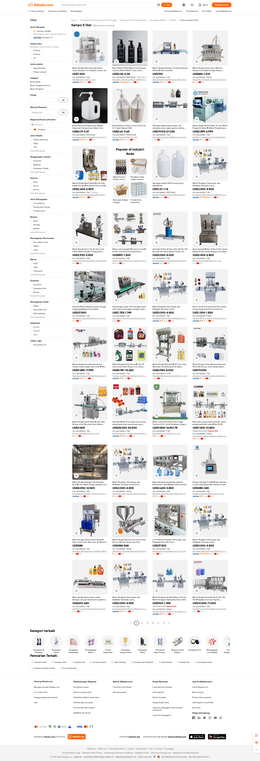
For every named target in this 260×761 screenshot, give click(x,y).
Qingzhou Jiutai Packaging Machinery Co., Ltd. (170, 494)
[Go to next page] (169, 623)
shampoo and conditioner (143, 662)
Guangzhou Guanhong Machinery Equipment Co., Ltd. (170, 137)
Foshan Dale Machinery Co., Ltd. (85, 433)
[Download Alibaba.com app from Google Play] (217, 736)
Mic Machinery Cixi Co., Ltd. (83, 80)
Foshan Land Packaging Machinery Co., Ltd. (130, 376)
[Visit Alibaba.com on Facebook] (193, 717)
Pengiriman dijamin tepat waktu (86, 697)
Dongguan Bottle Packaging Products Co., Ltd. (90, 137)
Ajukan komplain (159, 697)
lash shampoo (166, 662)
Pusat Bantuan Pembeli (162, 687)
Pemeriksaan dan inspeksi (84, 708)
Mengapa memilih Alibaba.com (46, 687)
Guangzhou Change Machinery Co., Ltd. (88, 318)
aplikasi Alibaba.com (177, 737)
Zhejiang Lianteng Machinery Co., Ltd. (208, 494)
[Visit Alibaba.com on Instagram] (210, 717)
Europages (169, 749)
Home (73, 20)
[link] (256, 735)
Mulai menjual (198, 692)
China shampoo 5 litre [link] (189, 20)
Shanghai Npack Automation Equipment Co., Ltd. (170, 261)
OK (63, 100)
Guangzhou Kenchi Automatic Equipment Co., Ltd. (130, 318)
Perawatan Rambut (158, 20)
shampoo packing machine (45, 668)
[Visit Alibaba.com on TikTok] (220, 717)
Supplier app (134, 737)
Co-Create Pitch (41, 692)
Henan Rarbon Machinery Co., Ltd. (207, 261)
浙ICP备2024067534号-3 (199, 757)
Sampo (173, 20)
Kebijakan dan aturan (82, 713)
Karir (36, 702)
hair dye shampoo (99, 662)
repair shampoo (120, 662)
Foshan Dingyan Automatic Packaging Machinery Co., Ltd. (90, 261)
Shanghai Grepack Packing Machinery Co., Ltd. (90, 376)
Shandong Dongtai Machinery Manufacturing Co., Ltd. (170, 80)
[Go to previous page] (131, 623)
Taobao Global (141, 749)
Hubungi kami (158, 692)
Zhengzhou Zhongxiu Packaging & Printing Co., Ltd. (210, 80)
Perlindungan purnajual (83, 702)
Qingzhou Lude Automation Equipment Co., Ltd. (210, 137)
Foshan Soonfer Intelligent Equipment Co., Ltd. (130, 433)
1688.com (102, 749)
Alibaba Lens (49, 737)
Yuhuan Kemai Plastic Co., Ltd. (124, 137)
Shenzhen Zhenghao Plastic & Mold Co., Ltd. (130, 80)
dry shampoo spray (205, 662)
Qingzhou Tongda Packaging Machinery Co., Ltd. (210, 376)
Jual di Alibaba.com (200, 687)
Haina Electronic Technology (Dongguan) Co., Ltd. (130, 494)
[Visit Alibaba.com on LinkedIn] (199, 717)
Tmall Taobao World (117, 749)
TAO (151, 749)
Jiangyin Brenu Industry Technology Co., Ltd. (210, 318)
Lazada (130, 749)
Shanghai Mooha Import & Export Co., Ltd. (169, 376)
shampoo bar (185, 662)
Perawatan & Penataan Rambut (133, 20)
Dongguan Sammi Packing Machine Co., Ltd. (210, 195)
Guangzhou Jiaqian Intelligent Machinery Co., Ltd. (210, 436)
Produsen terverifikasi (122, 687)
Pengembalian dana (160, 702)
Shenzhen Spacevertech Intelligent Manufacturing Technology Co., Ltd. (90, 551)
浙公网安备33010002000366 (174, 757)
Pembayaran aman (81, 687)
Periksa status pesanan (201, 697)
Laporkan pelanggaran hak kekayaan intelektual (167, 709)
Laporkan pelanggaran (161, 715)
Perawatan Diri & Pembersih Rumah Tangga (98, 20)
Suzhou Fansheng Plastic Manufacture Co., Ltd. (170, 195)
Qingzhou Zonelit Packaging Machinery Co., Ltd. (90, 195)
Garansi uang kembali (82, 692)
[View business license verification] (154, 757)
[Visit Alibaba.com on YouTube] (215, 717)
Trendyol (158, 749)
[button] (158, 4)
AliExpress (91, 749)
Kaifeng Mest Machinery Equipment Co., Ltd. (130, 261)
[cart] (193, 5)
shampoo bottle (41, 662)
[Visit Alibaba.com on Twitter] (204, 717)
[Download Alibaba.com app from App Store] (197, 736)
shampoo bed (79, 662)
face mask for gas (69, 668)
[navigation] (49, 322)
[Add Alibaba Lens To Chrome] (77, 736)
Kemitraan (196, 708)
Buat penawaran (119, 692)
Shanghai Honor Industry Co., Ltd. (166, 433)
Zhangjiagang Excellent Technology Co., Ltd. (90, 494)
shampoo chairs (60, 662)
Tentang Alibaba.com (43, 681)
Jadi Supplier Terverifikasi (202, 702)
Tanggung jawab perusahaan (46, 697)
